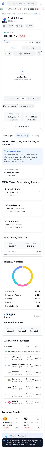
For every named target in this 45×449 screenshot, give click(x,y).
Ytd (33, 98)
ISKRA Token (23, 14)
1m (17, 98)
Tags (20, 26)
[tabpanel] (22, 76)
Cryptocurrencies (9, 14)
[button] (22, 9)
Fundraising (35, 14)
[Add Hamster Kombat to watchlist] (17, 419)
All (38, 98)
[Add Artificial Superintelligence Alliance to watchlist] (38, 419)
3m (23, 98)
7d (13, 98)
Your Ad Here (28, 106)
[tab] (13, 48)
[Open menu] (41, 19)
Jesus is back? (11, 106)
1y (28, 98)
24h (7, 98)
